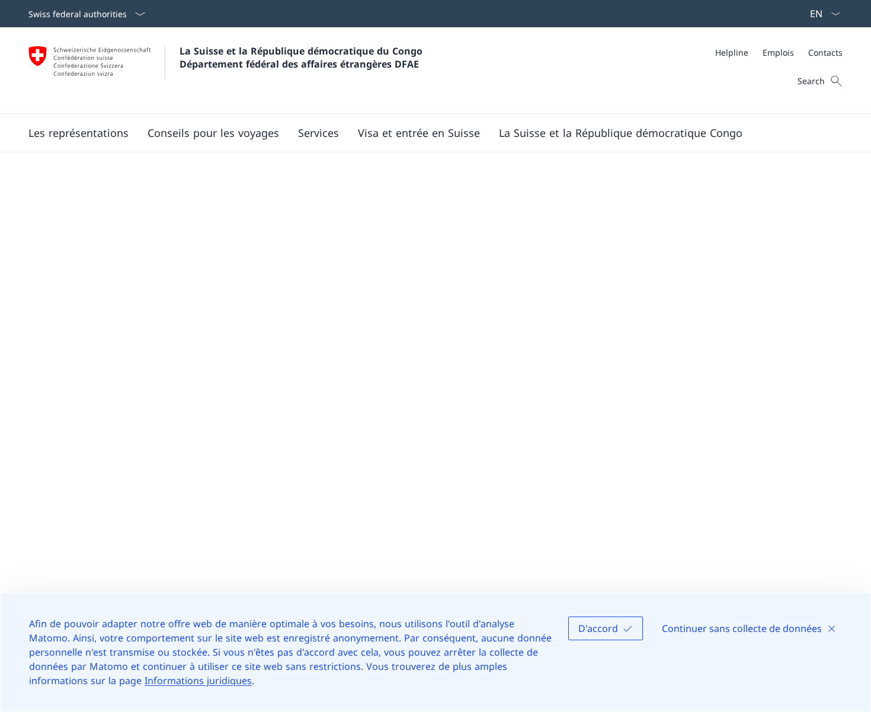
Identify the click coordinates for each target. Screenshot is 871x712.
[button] (78, 133)
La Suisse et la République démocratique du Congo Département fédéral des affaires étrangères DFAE (302, 57)
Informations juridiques (198, 680)
